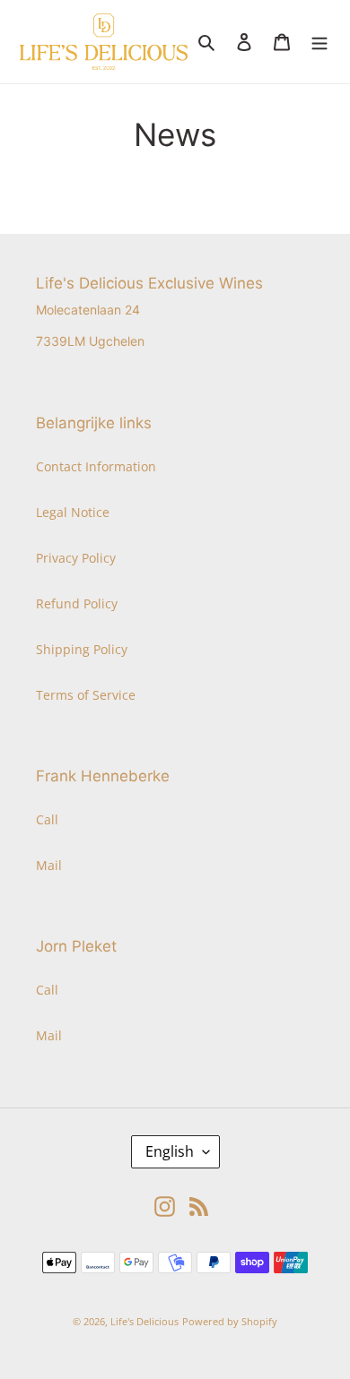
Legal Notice (72, 512)
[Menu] (319, 41)
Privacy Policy (76, 557)
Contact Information (96, 466)
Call (47, 819)
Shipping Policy (81, 649)
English (169, 1151)
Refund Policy (77, 603)
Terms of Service (86, 694)
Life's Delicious (144, 1321)
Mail (49, 865)
